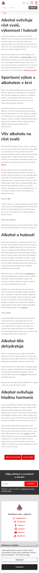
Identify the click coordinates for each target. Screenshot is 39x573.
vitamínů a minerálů (30, 70)
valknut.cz (21, 525)
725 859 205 (21, 522)
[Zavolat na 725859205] (23, 3)
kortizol (27, 434)
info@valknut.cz (21, 518)
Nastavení (19, 560)
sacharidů (24, 308)
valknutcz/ (21, 529)
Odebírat (31, 484)
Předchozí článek (13, 457)
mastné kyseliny (27, 57)
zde (28, 555)
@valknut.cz (21, 536)
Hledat (33, 8)
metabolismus (30, 274)
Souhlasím (20, 567)
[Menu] (36, 2)
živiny (23, 375)
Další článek (28, 457)
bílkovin (3, 165)
